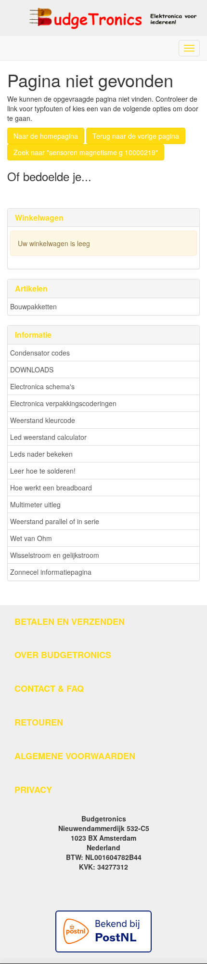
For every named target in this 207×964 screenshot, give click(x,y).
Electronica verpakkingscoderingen (63, 403)
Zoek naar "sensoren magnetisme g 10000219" (85, 152)
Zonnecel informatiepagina (50, 572)
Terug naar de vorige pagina (135, 136)
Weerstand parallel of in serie (54, 521)
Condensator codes (40, 352)
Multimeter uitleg (35, 504)
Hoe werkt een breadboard (51, 487)
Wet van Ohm (31, 538)
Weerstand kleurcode (42, 420)
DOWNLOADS (31, 369)
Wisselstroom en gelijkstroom (54, 555)
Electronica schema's (42, 386)
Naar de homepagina (45, 136)
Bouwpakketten (33, 306)
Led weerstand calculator (48, 437)
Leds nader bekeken (41, 454)
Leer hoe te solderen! (43, 470)
